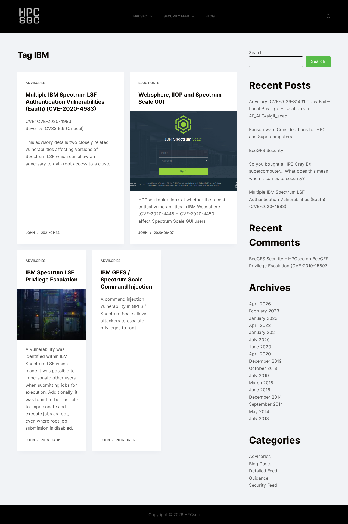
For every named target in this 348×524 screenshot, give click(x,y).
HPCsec (140, 16)
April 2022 (260, 325)
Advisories (35, 83)
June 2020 (260, 346)
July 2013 (259, 418)
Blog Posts (148, 83)
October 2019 (263, 368)
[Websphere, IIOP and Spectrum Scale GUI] (183, 151)
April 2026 (260, 303)
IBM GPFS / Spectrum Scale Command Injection (126, 279)
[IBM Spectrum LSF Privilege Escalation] (51, 314)
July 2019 (259, 375)
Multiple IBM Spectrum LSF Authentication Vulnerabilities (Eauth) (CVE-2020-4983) (65, 101)
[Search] (329, 16)
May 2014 (259, 411)
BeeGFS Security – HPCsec (276, 258)
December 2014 (265, 397)
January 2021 (263, 332)
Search (256, 52)
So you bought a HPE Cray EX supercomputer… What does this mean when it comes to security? (288, 171)
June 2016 (259, 389)
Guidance (258, 478)
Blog (210, 16)
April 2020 (260, 353)
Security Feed (176, 16)
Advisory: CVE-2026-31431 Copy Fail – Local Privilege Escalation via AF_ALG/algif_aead (289, 109)
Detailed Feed (263, 470)
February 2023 (264, 311)
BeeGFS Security (266, 150)
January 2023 (263, 318)
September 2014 (266, 404)
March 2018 (261, 382)
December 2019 (265, 361)
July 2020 (259, 339)
